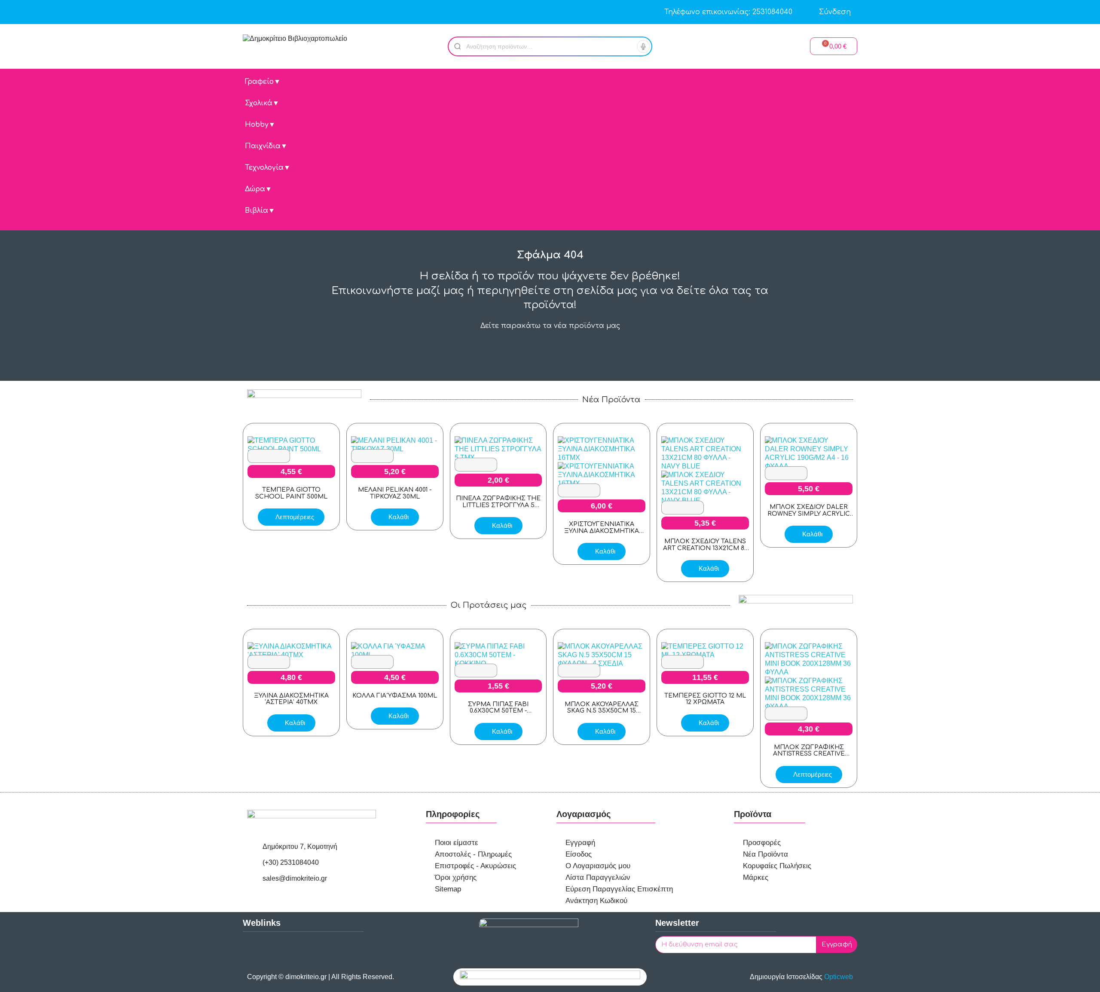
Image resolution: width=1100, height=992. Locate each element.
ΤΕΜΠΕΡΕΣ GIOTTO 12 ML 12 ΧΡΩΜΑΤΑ (705, 698)
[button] (833, 46)
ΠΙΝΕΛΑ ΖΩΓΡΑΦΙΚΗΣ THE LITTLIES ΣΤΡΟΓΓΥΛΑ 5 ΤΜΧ (498, 505)
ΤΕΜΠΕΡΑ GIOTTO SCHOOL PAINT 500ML (291, 493)
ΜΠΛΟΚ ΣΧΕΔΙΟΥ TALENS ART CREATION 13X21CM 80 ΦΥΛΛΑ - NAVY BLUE (705, 548)
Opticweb (838, 976)
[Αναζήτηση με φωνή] (643, 46)
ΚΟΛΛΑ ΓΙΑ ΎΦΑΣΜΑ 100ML (394, 695)
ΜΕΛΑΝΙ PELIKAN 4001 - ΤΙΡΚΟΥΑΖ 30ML (394, 493)
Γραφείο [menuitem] (263, 82)
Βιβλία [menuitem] (260, 210)
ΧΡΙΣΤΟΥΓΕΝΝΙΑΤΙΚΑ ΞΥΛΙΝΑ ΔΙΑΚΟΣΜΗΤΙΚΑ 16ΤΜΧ (601, 531)
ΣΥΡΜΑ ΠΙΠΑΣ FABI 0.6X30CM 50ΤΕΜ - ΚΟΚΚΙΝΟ (498, 711)
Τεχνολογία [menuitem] (267, 167)
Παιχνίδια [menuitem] (266, 146)
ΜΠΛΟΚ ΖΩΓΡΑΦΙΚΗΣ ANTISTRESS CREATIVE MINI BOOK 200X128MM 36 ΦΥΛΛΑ (808, 757)
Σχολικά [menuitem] (262, 103)
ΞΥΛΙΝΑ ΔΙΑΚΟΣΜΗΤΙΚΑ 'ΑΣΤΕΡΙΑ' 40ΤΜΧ (291, 698)
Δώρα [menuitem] (258, 189)
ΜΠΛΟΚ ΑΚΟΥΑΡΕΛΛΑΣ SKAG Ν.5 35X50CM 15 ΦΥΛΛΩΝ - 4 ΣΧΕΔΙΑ (602, 711)
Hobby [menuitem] (260, 125)
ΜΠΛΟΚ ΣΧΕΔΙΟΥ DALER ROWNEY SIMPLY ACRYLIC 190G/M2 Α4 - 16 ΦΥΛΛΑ (808, 514)
